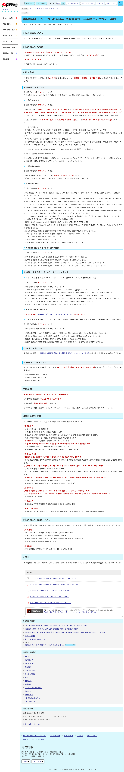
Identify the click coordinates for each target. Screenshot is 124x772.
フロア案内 (37, 761)
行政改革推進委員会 (33, 698)
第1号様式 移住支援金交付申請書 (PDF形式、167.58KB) (54, 584)
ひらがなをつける (88, 3)
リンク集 (80, 736)
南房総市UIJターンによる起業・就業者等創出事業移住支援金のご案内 (52, 629)
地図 (25, 761)
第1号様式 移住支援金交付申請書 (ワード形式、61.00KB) (53, 578)
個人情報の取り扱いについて (34, 736)
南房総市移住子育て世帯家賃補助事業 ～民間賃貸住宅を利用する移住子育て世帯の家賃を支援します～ (65, 632)
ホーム (32, 8)
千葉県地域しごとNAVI (53, 314)
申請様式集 (29, 660)
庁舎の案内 (68, 736)
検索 (120, 4)
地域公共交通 (30, 670)
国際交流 (28, 681)
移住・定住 (54, 8)
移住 (26, 677)
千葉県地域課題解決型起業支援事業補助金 (64, 353)
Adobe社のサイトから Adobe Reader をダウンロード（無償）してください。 (70, 612)
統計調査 (28, 684)
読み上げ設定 (111, 3)
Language (41, 3)
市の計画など (30, 663)
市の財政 (28, 691)
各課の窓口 (29, 3)
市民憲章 (28, 667)
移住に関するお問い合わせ (35, 639)
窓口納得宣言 (30, 701)
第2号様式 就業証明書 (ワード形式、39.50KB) (49, 590)
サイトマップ (92, 736)
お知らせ (28, 656)
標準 (58, 3)
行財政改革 (29, 694)
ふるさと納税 (30, 674)
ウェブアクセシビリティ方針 (33, 739)
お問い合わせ (55, 736)
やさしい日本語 (72, 3)
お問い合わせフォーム (31, 724)
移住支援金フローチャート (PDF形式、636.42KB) (50, 603)
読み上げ (100, 3)
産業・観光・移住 (42, 8)
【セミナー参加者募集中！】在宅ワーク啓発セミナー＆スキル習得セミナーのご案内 (56, 625)
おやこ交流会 (30, 636)
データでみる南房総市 (33, 688)
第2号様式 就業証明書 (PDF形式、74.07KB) (49, 596)
